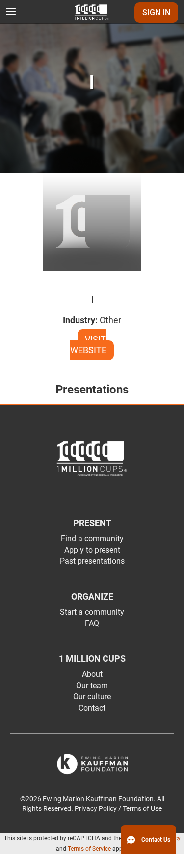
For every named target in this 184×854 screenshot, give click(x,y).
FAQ (92, 623)
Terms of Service (89, 848)
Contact (92, 708)
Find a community (92, 538)
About (92, 674)
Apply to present (92, 549)
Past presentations (92, 561)
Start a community (92, 612)
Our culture (92, 696)
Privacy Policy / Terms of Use (118, 809)
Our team (92, 685)
